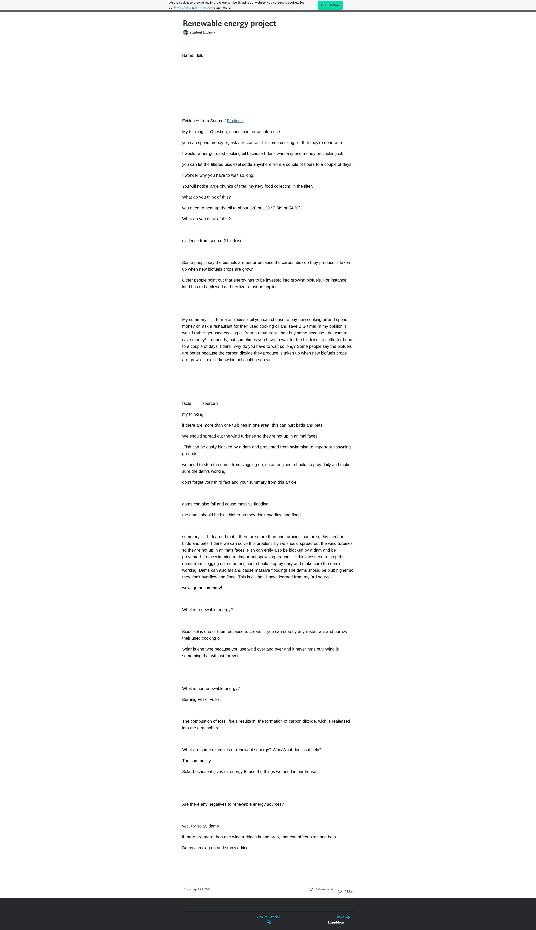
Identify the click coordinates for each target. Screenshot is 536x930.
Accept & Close (330, 5)
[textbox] (268, 456)
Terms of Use (203, 7)
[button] (311, 889)
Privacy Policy (182, 7)
